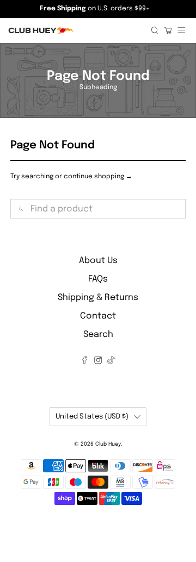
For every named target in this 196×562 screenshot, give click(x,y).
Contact (98, 316)
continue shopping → (98, 176)
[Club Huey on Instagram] (98, 361)
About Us (98, 260)
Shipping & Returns (98, 297)
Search (98, 334)
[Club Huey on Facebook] (84, 361)
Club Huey (108, 444)
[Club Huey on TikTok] (111, 361)
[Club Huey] (75, 31)
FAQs (98, 279)
